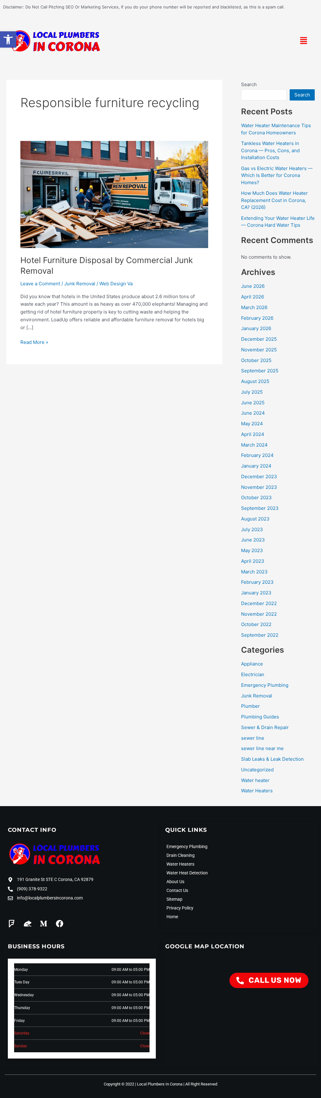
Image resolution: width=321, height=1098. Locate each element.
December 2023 (259, 476)
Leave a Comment (40, 284)
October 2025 (256, 360)
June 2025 (253, 403)
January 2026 (256, 328)
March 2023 (254, 572)
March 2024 (254, 445)
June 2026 (253, 286)
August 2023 (255, 519)
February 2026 (257, 318)
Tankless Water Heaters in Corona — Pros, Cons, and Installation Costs (270, 150)
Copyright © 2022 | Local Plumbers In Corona (143, 1084)
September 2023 (260, 508)
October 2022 (256, 624)
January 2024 (256, 466)
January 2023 (256, 593)
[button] (8, 39)
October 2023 (256, 497)
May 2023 (252, 550)
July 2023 (252, 529)
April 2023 (252, 561)
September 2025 (259, 371)
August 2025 (255, 381)
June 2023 (253, 540)
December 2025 (259, 339)
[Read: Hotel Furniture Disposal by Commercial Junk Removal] (114, 194)
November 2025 (259, 350)
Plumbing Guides (260, 717)
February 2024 (257, 455)
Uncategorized (257, 770)
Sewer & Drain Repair (265, 727)
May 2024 (252, 424)
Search (249, 84)
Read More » (34, 342)
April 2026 (252, 297)
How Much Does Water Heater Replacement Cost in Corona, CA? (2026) (274, 200)
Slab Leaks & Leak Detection (272, 759)
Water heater (255, 780)
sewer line (252, 738)
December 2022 (259, 603)
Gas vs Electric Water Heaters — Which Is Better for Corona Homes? (277, 175)
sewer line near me (262, 748)
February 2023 (257, 582)
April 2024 (252, 434)
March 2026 (254, 307)
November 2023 (259, 487)
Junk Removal (79, 284)
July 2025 (252, 392)
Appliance (252, 664)
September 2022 (259, 635)
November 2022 (259, 614)
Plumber (250, 706)
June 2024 (253, 413)
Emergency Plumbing (264, 685)
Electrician (252, 674)
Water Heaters (257, 791)
